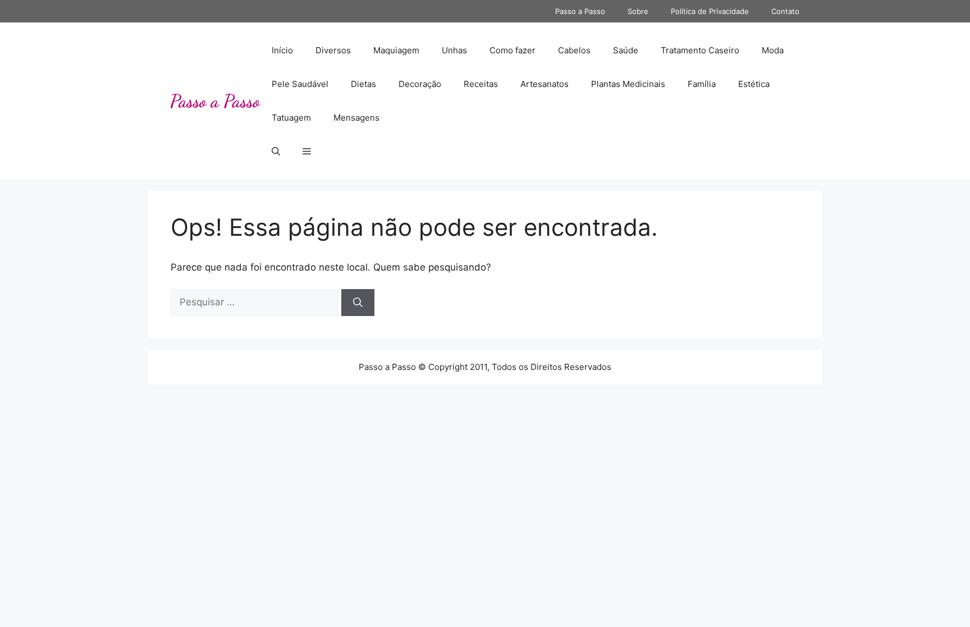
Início (282, 50)
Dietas (363, 84)
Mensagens (356, 117)
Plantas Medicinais (628, 84)
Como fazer (512, 50)
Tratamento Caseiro (700, 50)
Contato (785, 11)
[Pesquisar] (357, 302)
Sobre (638, 11)
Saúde (625, 50)
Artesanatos (544, 84)
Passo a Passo (580, 11)
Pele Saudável (300, 84)
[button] (275, 151)
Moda (773, 50)
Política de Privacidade (710, 11)
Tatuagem (291, 117)
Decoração (420, 84)
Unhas (454, 50)
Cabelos (574, 50)
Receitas (481, 84)
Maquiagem (396, 50)
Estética (754, 84)
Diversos (333, 50)
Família (702, 84)
